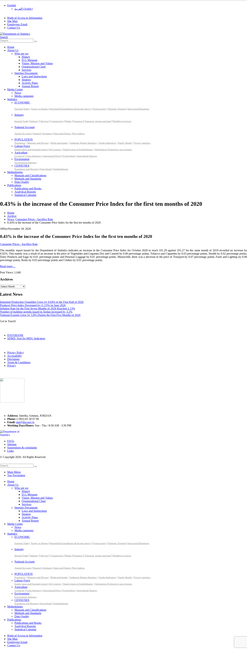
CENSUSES (21, 165)
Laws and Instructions (34, 76)
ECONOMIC (22, 102)
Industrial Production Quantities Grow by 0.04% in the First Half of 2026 (42, 302)
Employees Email (17, 24)
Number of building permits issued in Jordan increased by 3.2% (36, 311)
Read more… (7, 266)
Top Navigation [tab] (16, 475)
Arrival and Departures (138, 109)
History (26, 56)
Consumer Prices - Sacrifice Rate (19, 244)
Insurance (78, 121)
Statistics (12, 99)
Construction (56, 121)
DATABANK (15, 335)
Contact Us (13, 27)
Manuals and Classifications (30, 175)
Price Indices (78, 133)
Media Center (15, 89)
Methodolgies (15, 172)
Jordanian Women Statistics (83, 143)
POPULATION (23, 139)
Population (19, 143)
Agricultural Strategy (87, 156)
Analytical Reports (25, 191)
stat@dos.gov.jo (25, 422)
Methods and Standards (27, 178)
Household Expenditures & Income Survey (70, 109)
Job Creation (55, 149)
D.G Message (29, 60)
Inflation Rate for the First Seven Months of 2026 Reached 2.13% (37, 308)
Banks (68, 121)
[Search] (35, 41)
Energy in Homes (39, 109)
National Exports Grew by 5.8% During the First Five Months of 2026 (40, 315)
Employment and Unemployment (31, 149)
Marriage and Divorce (38, 143)
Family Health (125, 143)
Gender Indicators (107, 143)
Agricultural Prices (52, 156)
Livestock (19, 156)
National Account (24, 127)
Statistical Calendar (25, 195)
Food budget (69, 156)
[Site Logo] (15, 33)
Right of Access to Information (24, 17)
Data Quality (21, 181)
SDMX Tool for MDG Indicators (26, 338)
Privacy (11, 365)
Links (10, 450)
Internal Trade (21, 121)
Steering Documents (26, 73)
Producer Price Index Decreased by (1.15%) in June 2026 (33, 305)
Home (10, 47)
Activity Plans (30, 82)
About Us (12, 50)
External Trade (21, 109)
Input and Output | (63, 133)
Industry (19, 114)
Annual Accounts (22, 133)
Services (26, 69)
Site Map (12, 21)
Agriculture (20, 152)
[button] (4, 37)
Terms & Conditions (18, 362)
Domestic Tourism (117, 109)
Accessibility (14, 355)
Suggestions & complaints (22, 447)
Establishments (60, 169)
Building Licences (122, 121)
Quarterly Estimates (42, 133)
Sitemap (11, 444)
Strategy (26, 79)
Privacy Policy (15, 352)
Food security (99, 109)
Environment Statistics (25, 162)
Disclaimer (13, 359)
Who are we (21, 53)
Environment (21, 159)
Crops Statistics (33, 156)
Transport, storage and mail (98, 121)
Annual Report (30, 86)
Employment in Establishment (78, 149)
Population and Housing (26, 169)
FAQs (10, 441)
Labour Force (22, 146)
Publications (14, 185)
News (17, 92)
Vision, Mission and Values (37, 63)
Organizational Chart (34, 66)
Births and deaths (59, 143)
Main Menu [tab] (14, 472)
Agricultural (46, 169)
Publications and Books (27, 188)
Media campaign (23, 96)
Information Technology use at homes (113, 149)
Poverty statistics (142, 143)
